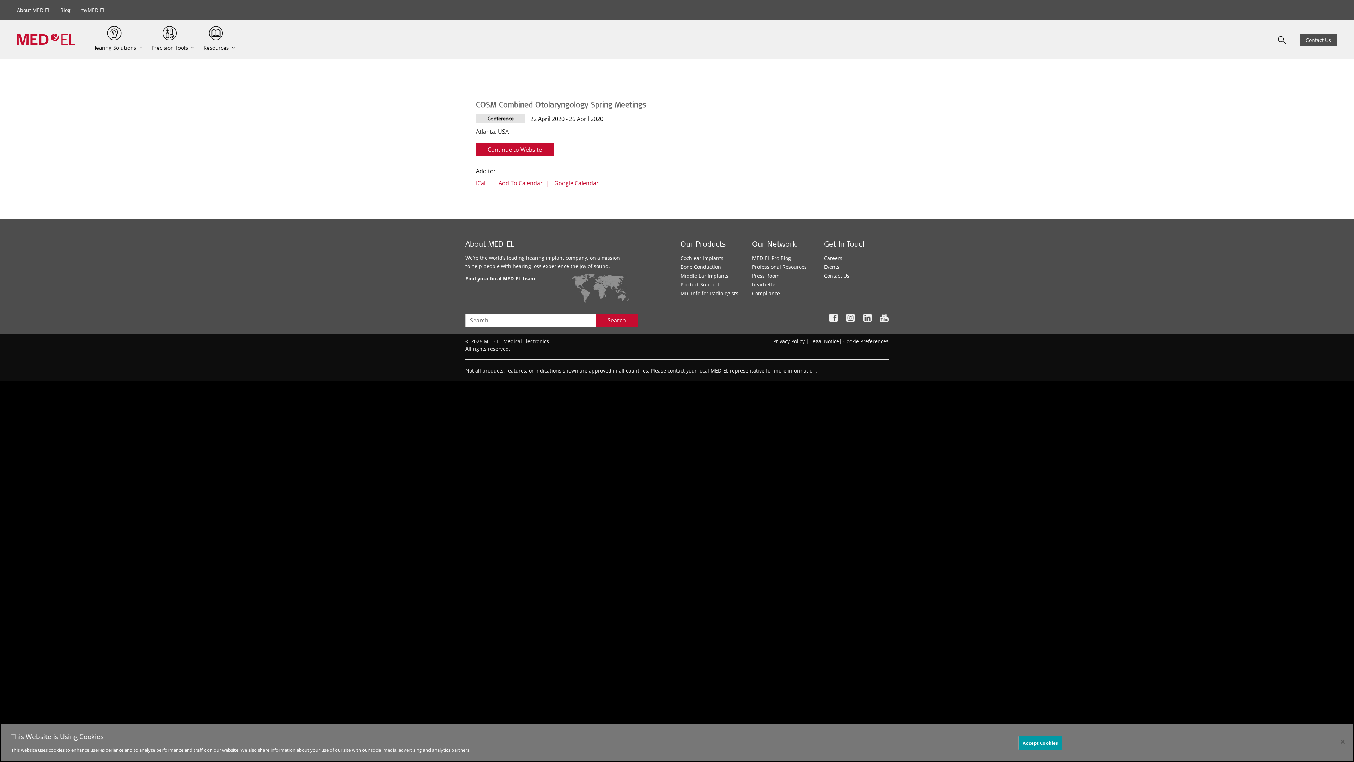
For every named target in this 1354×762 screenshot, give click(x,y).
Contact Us (1318, 40)
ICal (481, 183)
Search (617, 320)
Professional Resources (779, 267)
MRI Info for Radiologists (709, 293)
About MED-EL (33, 10)
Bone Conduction (701, 267)
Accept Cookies (1040, 742)
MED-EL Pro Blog (771, 258)
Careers (833, 258)
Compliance (766, 293)
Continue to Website (515, 149)
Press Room (766, 275)
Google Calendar (576, 183)
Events (832, 267)
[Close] (1342, 741)
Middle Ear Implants (704, 275)
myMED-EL (92, 10)
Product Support (700, 284)
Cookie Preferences (866, 341)
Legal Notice (824, 341)
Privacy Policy (789, 341)
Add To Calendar (521, 183)
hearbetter (764, 284)
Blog (65, 10)
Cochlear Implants (702, 258)
